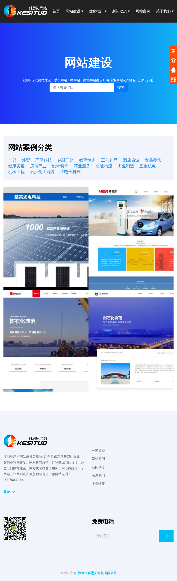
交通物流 (104, 165)
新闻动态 (98, 467)
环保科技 (43, 160)
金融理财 (65, 160)
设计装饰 (60, 165)
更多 (6, 491)
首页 (56, 11)
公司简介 (98, 450)
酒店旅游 (131, 160)
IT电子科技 (70, 171)
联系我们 (98, 475)
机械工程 (16, 171)
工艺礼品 (109, 160)
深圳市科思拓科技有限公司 (97, 573)
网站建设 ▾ (74, 11)
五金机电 (147, 165)
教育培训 (87, 160)
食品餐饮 (153, 160)
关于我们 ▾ (165, 11)
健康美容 (16, 165)
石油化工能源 (42, 171)
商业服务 (82, 165)
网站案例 (143, 11)
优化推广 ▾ (97, 11)
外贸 (26, 160)
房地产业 (38, 165)
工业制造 (126, 165)
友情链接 (98, 483)
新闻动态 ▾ (121, 11)
